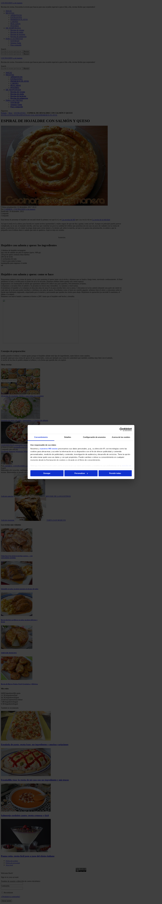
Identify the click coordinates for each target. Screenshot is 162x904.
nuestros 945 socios (49, 449)
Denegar (46, 473)
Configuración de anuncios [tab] (94, 437)
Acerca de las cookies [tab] (121, 437)
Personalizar (79, 473)
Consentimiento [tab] (41, 437)
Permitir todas (115, 473)
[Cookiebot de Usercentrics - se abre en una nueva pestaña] (121, 429)
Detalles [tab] (67, 437)
